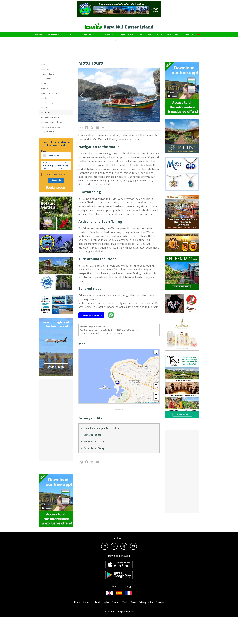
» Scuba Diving (47, 103)
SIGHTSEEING (54, 34)
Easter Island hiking (94, 441)
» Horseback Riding (49, 93)
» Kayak (44, 107)
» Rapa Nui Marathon (50, 117)
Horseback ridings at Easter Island (102, 428)
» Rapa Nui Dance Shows (51, 122)
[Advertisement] (56, 420)
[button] (117, 382)
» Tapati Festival (47, 131)
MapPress (137, 402)
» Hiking (44, 88)
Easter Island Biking (94, 448)
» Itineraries (46, 69)
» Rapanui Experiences (50, 127)
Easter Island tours (94, 434)
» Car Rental (46, 78)
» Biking (44, 83)
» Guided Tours (47, 74)
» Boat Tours (46, 112)
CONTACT (188, 34)
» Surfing (44, 98)
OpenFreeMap (145, 402)
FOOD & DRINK (106, 34)
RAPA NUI (39, 34)
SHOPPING (89, 34)
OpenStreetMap (154, 402)
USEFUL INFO (146, 34)
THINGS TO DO (72, 34)
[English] (109, 592)
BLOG (160, 34)
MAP (177, 34)
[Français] (128, 592)
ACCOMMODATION (126, 34)
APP (169, 34)
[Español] (119, 592)
